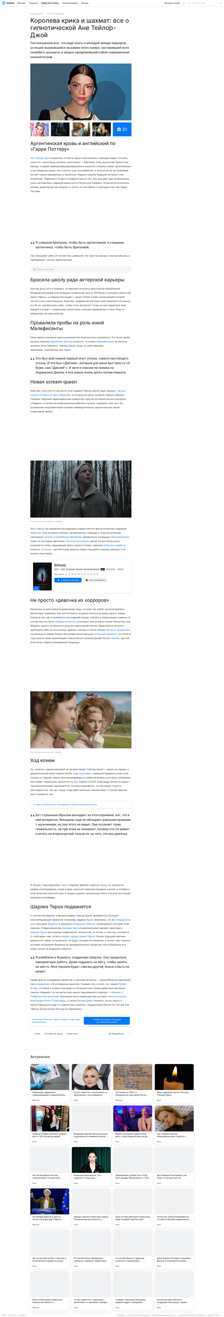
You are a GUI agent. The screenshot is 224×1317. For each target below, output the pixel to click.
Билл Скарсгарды (56, 1000)
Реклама (22, 1315)
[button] (80, 91)
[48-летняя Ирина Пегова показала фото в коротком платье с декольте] (49, 1166)
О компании (12, 1315)
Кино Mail (60, 14)
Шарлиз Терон (38, 932)
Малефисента (105, 341)
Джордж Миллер (72, 928)
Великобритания (92, 569)
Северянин (43, 984)
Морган (36, 532)
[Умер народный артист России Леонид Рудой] (174, 1083)
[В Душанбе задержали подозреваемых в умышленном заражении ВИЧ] (49, 1083)
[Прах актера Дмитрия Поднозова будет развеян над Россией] (132, 1207)
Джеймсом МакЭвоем (69, 537)
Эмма (115, 638)
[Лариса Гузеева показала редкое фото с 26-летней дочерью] (49, 1125)
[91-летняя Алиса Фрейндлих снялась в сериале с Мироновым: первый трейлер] (91, 1249)
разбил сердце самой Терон (77, 936)
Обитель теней (113, 545)
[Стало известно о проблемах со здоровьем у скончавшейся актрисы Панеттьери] (91, 1083)
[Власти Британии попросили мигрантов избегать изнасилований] (49, 1290)
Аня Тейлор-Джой (40, 158)
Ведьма (64, 395)
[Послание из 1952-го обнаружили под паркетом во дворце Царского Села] (132, 1083)
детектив (111, 569)
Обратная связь (213, 1315)
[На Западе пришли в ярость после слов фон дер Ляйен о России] (49, 1207)
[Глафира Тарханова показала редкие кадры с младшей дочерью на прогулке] (132, 1290)
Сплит (48, 537)
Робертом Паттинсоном (44, 996)
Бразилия (70, 569)
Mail (4, 1315)
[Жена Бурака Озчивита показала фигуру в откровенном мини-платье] (174, 1249)
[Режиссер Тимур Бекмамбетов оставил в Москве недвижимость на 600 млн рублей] (174, 1207)
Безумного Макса (84, 924)
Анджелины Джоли (61, 341)
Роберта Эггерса (49, 395)
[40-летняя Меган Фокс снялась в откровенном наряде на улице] (49, 1249)
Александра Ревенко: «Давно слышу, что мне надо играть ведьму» (56, 1020)
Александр (36, 1000)
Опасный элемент (105, 634)
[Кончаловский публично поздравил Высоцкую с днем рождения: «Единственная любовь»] (174, 1290)
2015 (56, 569)
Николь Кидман (117, 996)
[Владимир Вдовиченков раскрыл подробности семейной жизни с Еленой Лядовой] (91, 1125)
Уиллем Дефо (84, 1000)
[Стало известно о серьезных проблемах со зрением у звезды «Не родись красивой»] (91, 1290)
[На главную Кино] (10, 3)
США (62, 569)
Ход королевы (82, 773)
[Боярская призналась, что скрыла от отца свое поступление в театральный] (91, 1166)
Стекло (46, 549)
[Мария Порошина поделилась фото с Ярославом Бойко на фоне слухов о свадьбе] (132, 1125)
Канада (79, 569)
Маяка (116, 992)
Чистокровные (119, 537)
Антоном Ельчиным (78, 541)
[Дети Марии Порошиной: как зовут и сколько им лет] (174, 1166)
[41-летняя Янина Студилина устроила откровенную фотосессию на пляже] (132, 1249)
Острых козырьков (118, 630)
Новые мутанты (65, 621)
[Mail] (4, 3)
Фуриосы (53, 924)
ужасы (120, 569)
